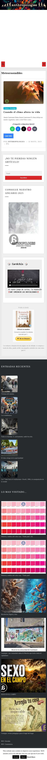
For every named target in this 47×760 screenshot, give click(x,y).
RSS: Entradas (5, 741)
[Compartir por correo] (34, 128)
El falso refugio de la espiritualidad (12, 458)
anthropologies (16, 141)
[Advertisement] (23, 35)
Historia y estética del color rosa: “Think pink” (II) (17, 536)
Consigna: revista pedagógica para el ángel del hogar (17, 733)
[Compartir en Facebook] (18, 128)
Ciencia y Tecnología (10, 108)
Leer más (8, 136)
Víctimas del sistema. (7, 394)
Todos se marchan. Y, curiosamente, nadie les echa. (17, 436)
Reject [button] (23, 757)
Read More (31, 757)
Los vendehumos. (6, 415)
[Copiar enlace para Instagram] (29, 129)
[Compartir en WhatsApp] (12, 128)
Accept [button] (16, 757)
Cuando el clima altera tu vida (21, 112)
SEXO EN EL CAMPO (8, 694)
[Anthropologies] (23, 5)
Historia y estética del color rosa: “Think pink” (15, 575)
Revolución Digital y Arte (9, 614)
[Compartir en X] (23, 128)
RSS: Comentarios (7, 744)
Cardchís (17, 264)
